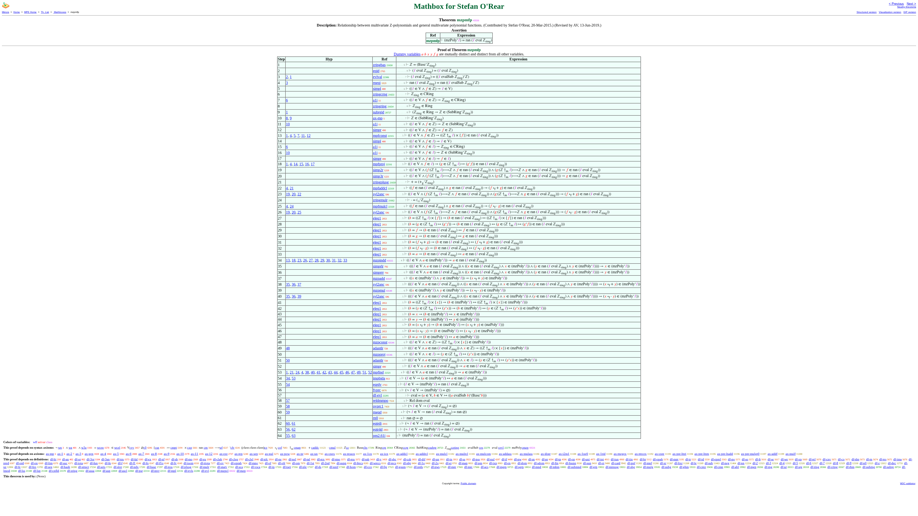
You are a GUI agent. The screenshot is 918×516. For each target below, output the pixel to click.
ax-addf (772, 454)
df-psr (139, 471)
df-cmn (718, 467)
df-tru (120, 459)
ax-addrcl (422, 454)
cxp (189, 447)
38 (307, 372)
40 (313, 372)
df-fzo (32, 467)
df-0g (383, 467)
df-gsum (400, 467)
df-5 (795, 463)
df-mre (452, 467)
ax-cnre (659, 454)
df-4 (782, 463)
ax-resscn (349, 454)
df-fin (554, 463)
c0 (145, 447)
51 (364, 372)
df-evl (377, 395)
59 (288, 412)
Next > (911, 3)
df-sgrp (519, 467)
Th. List (45, 12)
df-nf (161, 459)
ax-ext (223, 454)
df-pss (476, 459)
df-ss (462, 459)
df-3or (90, 459)
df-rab (365, 459)
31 (334, 260)
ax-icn (384, 454)
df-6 (808, 463)
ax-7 (141, 454)
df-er (449, 463)
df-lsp (37, 471)
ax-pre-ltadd (725, 454)
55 (288, 436)
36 (293, 284)
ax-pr (300, 454)
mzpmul (379, 290)
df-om (296, 463)
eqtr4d (377, 429)
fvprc (377, 390)
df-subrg (888, 467)
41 (318, 372)
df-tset (287, 467)
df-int (600, 459)
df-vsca (255, 467)
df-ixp (493, 463)
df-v (379, 459)
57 (288, 400)
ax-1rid (601, 454)
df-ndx (134, 467)
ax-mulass (526, 454)
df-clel (249, 459)
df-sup (587, 463)
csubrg (432, 447)
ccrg (405, 447)
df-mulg (648, 467)
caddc (315, 447)
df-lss (21, 471)
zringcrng (380, 94)
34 (288, 378)
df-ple (303, 467)
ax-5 (116, 454)
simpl (377, 88)
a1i (375, 100)
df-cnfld (54, 471)
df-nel (292, 459)
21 (292, 188)
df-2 (755, 463)
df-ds (318, 467)
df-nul (491, 459)
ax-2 (69, 454)
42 (324, 372)
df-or (78, 459)
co (265, 447)
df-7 (822, 463)
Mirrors (5, 12)
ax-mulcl (442, 454)
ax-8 (154, 454)
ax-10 (180, 454)
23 (299, 260)
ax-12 (209, 454)
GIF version (909, 12)
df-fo (145, 463)
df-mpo (253, 463)
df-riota (205, 463)
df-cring (832, 467)
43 (330, 372)
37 (299, 284)
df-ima (897, 459)
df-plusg (186, 467)
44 (336, 372)
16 (307, 164)
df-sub (709, 463)
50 (288, 360)
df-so (745, 459)
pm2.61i (379, 436)
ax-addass (505, 454)
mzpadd (379, 278)
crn (206, 447)
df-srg (798, 467)
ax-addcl (402, 454)
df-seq (48, 467)
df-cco (368, 467)
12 (309, 136)
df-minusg (612, 467)
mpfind (378, 372)
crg (384, 447)
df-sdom (539, 463)
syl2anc (378, 194)
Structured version (867, 12)
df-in (449, 459)
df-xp (798, 459)
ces (481, 447)
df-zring (72, 471)
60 (288, 423)
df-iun (615, 459)
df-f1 (132, 463)
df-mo (188, 459)
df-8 (835, 463)
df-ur (784, 467)
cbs (365, 447)
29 (322, 260)
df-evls (188, 471)
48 (288, 348)
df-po (731, 459)
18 (293, 260)
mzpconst (380, 342)
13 (288, 260)
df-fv (173, 463)
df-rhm (850, 467)
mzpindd (379, 260)
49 (359, 372)
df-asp (106, 471)
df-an (65, 459)
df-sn (531, 459)
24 (292, 206)
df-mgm (502, 467)
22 (299, 194)
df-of (268, 463)
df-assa (90, 471)
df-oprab (236, 463)
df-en (507, 463)
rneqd (377, 412)
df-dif (421, 459)
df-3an (105, 459)
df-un (435, 459)
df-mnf (647, 463)
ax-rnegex (620, 454)
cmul (332, 447)
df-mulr (204, 467)
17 (313, 164)
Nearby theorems (906, 6)
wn (60, 447)
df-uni (586, 459)
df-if (504, 459)
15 (301, 164)
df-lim (49, 463)
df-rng (768, 467)
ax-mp (377, 118)
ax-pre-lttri (679, 454)
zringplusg (381, 182)
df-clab (217, 459)
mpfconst (380, 136)
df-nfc (264, 459)
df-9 (849, 463)
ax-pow (285, 454)
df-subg (666, 467)
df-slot (118, 467)
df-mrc (468, 467)
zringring (380, 106)
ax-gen (89, 454)
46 (347, 372)
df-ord (20, 463)
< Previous (896, 3)
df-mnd (536, 467)
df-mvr (155, 471)
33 (345, 260)
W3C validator (907, 483)
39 (299, 296)
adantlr (378, 348)
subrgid (378, 112)
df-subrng (869, 467)
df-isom (188, 463)
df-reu (351, 459)
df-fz (18, 467)
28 (316, 260)
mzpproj (379, 354)
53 (293, 378)
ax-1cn (367, 454)
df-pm (478, 463)
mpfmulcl (380, 206)
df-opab (658, 459)
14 (295, 164)
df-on (34, 463)
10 (288, 124)
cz (347, 447)
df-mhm (554, 467)
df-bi (53, 459)
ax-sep (254, 454)
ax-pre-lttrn (701, 454)
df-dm (855, 459)
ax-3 (78, 454)
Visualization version (890, 12)
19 (288, 194)
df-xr (663, 463)
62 (293, 429)
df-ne (278, 459)
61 (293, 423)
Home (16, 12)
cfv (232, 447)
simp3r (378, 176)
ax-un (314, 454)
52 (370, 372)
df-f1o (160, 463)
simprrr (378, 272)
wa (70, 447)
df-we (784, 459)
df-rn (869, 459)
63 (293, 436)
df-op (571, 459)
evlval (377, 77)
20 (293, 194)
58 (288, 406)
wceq (100, 447)
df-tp (558, 459)
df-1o (421, 463)
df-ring (814, 467)
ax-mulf (791, 454)
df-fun (94, 463)
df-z (877, 463)
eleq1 (377, 218)
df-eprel (716, 459)
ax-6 (128, 454)
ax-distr (546, 454)
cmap (297, 447)
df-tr (688, 459)
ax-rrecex (641, 454)
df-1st (310, 463)
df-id (701, 459)
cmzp (525, 447)
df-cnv (827, 459)
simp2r (378, 170)
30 (328, 260)
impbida (379, 378)
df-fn (108, 463)
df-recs (392, 463)
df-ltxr (678, 463)
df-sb (174, 459)
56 (288, 429)
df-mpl (172, 471)
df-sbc (392, 459)
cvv (131, 447)
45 (341, 372)
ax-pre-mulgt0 (750, 454)
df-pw (517, 459)
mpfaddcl (380, 188)
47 (353, 372)
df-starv (222, 467)
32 (339, 260)
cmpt (173, 447)
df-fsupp (570, 463)
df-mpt (674, 459)
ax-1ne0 (583, 454)
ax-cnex (330, 454)
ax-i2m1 (564, 454)
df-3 (768, 463)
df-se (771, 459)
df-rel (812, 459)
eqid (376, 71)
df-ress (168, 467)
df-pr (545, 459)
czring (455, 447)
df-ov (220, 463)
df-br (643, 459)
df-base (151, 467)
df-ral (306, 459)
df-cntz (701, 467)
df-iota (78, 463)
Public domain (468, 483)
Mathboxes (59, 12)
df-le (694, 463)
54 (288, 384)
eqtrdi (377, 423)
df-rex (321, 459)
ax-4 (103, 454)
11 (303, 136)
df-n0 (863, 463)
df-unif (333, 467)
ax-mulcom (483, 454)
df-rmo (336, 459)
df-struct (83, 467)
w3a (84, 447)
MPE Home (30, 12)
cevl (501, 447)
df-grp (593, 467)
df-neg (725, 463)
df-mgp (751, 467)
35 (288, 284)
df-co (841, 459)
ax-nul (269, 454)
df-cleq (233, 459)
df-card (615, 463)
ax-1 (60, 454)
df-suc (63, 463)
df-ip (271, 467)
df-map (463, 463)
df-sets (101, 467)
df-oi (601, 463)
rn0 (375, 418)
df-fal (134, 459)
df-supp (341, 463)
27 (311, 260)
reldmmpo (380, 400)
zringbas (379, 65)
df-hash (65, 467)
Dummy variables (407, 54)
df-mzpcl (223, 471)
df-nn (741, 463)
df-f (120, 463)
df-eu (202, 459)
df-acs (484, 467)
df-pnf (631, 463)
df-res (882, 459)
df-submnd (574, 467)
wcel (117, 447)
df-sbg (631, 467)
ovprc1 (378, 406)
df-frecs (358, 463)
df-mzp (241, 471)
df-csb (407, 459)
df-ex (148, 459)
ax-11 (194, 454)
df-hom (351, 467)
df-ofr (281, 463)
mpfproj (379, 164)
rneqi (377, 83)
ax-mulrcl (462, 454)
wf (221, 447)
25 (299, 212)
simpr (377, 130)
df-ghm (684, 467)
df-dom (522, 463)
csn (157, 447)
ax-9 (166, 454)
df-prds (418, 467)
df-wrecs (375, 463)
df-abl (735, 467)
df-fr (758, 459)
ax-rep (239, 454)
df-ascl (123, 471)
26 (305, 260)
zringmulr (380, 200)
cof (280, 447)
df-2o (435, 463)
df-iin (629, 459)
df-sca (239, 467)
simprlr (378, 266)
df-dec (892, 463)
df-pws (435, 467)
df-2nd (325, 463)
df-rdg (407, 463)
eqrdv (377, 384)
